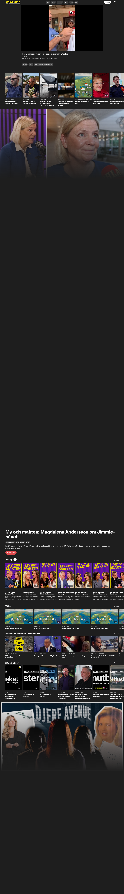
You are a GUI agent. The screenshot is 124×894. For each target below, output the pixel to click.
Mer (76, 2)
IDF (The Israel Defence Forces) (43, 64)
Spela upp (12, 552)
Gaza (31, 64)
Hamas (25, 64)
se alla (116, 70)
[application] (62, 28)
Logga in (107, 2)
